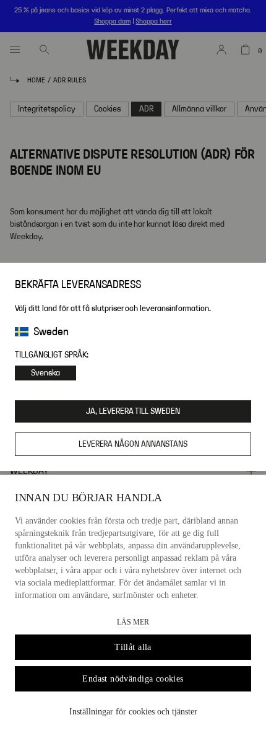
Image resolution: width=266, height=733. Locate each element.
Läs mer (133, 622)
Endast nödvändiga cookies (133, 678)
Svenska (45, 373)
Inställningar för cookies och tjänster (133, 711)
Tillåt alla (133, 647)
